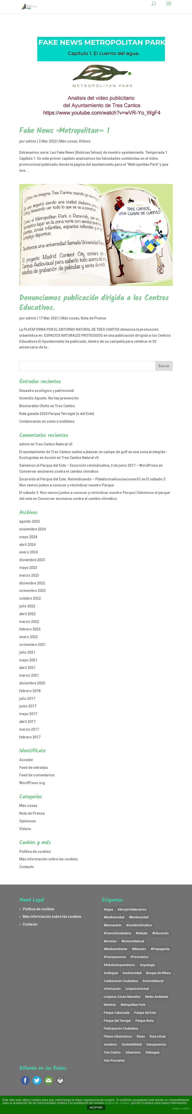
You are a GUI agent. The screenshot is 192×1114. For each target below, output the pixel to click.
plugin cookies (181, 1108)
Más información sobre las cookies (48, 859)
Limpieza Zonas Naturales (122, 997)
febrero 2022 (29, 629)
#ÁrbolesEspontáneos (119, 965)
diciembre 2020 (32, 683)
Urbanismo (133, 1052)
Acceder (26, 760)
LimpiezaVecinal (137, 989)
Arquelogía (147, 965)
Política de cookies (35, 852)
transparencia (156, 1044)
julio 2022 (27, 606)
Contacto (26, 867)
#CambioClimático (139, 925)
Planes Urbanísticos (118, 1036)
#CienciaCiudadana (117, 933)
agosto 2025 (29, 521)
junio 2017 (27, 706)
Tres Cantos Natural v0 (53, 444)
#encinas (110, 941)
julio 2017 (27, 699)
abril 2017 (27, 722)
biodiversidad (132, 973)
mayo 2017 (28, 714)
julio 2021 (27, 652)
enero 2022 (28, 637)
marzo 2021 (29, 675)
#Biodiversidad (114, 917)
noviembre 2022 (32, 591)
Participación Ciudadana (121, 1028)
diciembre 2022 (32, 583)
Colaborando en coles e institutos (46, 421)
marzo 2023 (29, 575)
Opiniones (27, 821)
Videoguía (153, 1052)
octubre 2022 (30, 598)
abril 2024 (27, 545)
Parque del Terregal (117, 1021)
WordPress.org (32, 783)
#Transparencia (115, 957)
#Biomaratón (113, 925)
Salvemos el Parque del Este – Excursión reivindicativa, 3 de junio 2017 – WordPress (88, 465)
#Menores (139, 949)
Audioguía (111, 973)
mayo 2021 (28, 660)
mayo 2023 (28, 568)
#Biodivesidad (138, 917)
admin (31, 141)
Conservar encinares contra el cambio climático (58, 471)
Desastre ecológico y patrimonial (46, 391)
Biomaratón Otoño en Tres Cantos (47, 406)
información (112, 989)
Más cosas (68, 141)
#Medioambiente (115, 949)
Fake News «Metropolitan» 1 (64, 131)
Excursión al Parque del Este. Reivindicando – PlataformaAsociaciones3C (80, 479)
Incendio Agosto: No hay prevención (49, 398)
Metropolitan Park (133, 1005)
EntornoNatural (153, 981)
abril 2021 (27, 668)
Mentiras (110, 1005)
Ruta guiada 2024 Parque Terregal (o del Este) (56, 414)
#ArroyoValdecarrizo (132, 909)
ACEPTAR (96, 1107)
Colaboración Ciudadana (121, 981)
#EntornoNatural (133, 941)
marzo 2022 (29, 622)
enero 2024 (28, 552)
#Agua (108, 909)
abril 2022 (27, 614)
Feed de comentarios (36, 775)
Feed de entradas (33, 768)
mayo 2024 (28, 537)
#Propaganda (160, 949)
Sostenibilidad (132, 1044)
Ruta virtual (158, 1036)
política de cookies (117, 1103)
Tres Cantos (112, 1052)
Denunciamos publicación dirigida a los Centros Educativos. (94, 303)
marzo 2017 (29, 729)
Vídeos (84, 141)
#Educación (160, 933)
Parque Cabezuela (117, 1013)
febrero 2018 (29, 691)
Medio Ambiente (156, 997)
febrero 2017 (29, 737)
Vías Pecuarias (114, 1060)
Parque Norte (145, 1021)
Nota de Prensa (93, 318)
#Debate (142, 933)
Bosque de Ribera (158, 973)
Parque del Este (145, 1013)
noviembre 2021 (32, 645)
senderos (110, 1044)
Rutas (141, 1036)
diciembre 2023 (32, 560)
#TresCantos (139, 957)
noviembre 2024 (32, 529)
